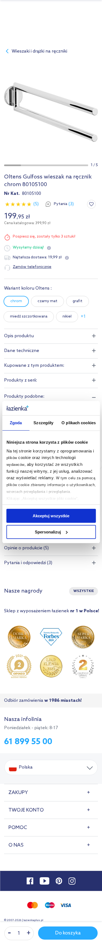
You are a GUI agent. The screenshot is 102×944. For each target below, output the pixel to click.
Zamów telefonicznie (32, 267)
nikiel (67, 316)
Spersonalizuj (48, 532)
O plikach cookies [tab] (78, 422)
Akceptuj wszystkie (51, 515)
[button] (12, 165)
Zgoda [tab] (16, 422)
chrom (16, 301)
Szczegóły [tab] (43, 422)
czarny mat (47, 301)
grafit (77, 301)
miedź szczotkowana (28, 316)
